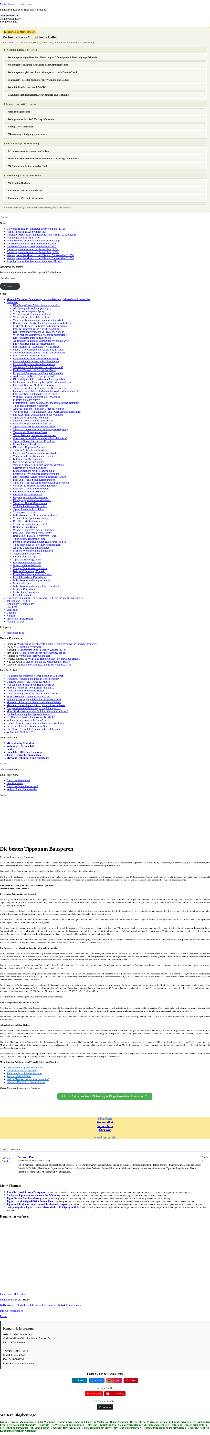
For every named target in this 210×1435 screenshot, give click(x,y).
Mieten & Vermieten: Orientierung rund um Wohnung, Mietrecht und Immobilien (48, 299)
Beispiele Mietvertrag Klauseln (29, 571)
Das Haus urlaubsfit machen (27, 521)
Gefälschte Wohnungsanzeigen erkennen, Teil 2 (31, 243)
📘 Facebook (97, 1380)
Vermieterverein (15, 783)
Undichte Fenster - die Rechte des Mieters (34, 370)
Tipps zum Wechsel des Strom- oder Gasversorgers (39, 388)
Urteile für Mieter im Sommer (28, 462)
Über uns (11, 612)
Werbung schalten (16, 621)
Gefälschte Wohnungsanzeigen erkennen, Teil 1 (31, 246)
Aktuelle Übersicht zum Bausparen (31, 547)
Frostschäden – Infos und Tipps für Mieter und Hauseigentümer (92, 1422)
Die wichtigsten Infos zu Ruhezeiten (32, 337)
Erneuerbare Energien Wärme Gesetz (32, 574)
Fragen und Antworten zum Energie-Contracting (38, 373)
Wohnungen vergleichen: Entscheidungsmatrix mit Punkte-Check (42, 72)
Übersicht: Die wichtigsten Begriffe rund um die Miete (81, 1427)
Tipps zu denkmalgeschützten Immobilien (34, 426)
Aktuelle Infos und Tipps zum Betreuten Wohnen (38, 408)
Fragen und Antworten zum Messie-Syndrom (36, 453)
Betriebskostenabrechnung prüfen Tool (28, 151)
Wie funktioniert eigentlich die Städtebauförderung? (33, 240)
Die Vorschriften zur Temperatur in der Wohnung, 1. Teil (36, 228)
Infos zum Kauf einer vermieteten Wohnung (36, 358)
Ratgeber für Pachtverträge (27, 562)
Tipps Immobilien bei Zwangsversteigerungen (37, 544)
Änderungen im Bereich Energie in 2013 (34, 376)
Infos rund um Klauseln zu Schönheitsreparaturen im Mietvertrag (149, 1427)
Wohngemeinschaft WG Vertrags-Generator (32, 119)
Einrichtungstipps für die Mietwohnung (33, 470)
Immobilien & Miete (10, 1299)
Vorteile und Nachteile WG (27, 553)
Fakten (10, 749)
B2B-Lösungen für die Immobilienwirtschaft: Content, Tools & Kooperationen (40, 1305)
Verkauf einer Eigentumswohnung (31, 518)
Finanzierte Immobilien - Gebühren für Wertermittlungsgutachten (46, 391)
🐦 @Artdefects (105, 1407)
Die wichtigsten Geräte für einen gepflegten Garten (39, 476)
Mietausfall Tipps (22, 583)
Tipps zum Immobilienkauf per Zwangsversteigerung (40, 429)
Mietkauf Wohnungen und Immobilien (33, 550)
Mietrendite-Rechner (19, 183)
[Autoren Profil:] (8, 1161)
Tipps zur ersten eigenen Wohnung (31, 417)
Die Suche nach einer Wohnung (29, 491)
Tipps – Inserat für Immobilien (24, 755)
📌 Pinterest (131, 1380)
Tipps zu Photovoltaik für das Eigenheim (34, 441)
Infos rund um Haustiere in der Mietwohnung (36, 361)
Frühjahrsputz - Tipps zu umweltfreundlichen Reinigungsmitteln (46, 402)
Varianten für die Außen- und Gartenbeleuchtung (38, 464)
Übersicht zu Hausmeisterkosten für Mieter (35, 485)
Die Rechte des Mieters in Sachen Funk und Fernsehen (160, 1422)
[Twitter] (206, 1161)
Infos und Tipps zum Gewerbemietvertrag (34, 364)
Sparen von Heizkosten (25, 512)
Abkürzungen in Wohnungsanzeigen (32, 308)
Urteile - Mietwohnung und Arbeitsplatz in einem (38, 349)
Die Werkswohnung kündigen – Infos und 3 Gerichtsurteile (83, 1425)
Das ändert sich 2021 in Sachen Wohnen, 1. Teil (41, 649)
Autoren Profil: (27, 1157)
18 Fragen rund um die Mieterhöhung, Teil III (42, 652)
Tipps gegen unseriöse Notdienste (30, 405)
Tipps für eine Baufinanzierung (29, 538)
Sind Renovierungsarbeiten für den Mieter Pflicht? (39, 352)
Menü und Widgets (10, 15)
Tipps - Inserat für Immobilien (28, 509)
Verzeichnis (13, 609)
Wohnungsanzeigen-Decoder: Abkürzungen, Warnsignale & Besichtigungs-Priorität (52, 57)
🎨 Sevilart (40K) (94, 1393)
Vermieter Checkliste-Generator (25, 190)
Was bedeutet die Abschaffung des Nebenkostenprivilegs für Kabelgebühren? (57, 644)
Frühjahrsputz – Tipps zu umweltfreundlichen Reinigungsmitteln (43, 1207)
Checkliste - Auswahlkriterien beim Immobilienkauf (40, 438)
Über (4, 1149)
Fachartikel (12, 302)
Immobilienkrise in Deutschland (29, 577)
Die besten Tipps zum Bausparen (30, 447)
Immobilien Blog (15, 632)
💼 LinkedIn (79, 1380)
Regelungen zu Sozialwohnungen (30, 497)
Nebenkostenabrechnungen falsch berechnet (36, 586)
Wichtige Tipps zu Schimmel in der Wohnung (36, 396)
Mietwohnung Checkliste (26, 444)
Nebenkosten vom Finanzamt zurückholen (35, 515)
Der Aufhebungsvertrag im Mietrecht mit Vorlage (38, 331)
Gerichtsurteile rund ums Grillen (29, 467)
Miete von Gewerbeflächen (27, 565)
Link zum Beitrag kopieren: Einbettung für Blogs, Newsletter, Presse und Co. (105, 1096)
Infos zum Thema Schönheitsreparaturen (34, 479)
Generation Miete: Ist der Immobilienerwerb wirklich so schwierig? (41, 234)
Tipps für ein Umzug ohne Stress (30, 432)
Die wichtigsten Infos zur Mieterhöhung (33, 343)
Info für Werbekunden (11, 1310)
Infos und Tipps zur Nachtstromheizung (33, 385)
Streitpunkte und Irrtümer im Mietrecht (33, 420)
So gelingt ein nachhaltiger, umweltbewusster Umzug (34, 261)
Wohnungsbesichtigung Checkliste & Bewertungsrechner (38, 64)
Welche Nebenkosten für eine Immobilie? (34, 530)
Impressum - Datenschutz (20, 618)
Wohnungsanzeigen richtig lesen (23, 237)
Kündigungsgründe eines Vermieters (32, 500)
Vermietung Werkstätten (29, 646)
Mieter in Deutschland (24, 589)
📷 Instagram (114, 1380)
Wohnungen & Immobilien (20, 603)
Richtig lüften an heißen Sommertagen (26, 231)
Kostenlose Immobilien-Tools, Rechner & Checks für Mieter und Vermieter (45, 598)
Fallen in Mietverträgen (25, 556)
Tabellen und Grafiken (18, 600)
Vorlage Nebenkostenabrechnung (30, 568)
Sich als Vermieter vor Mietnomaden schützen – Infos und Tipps (153, 1425)
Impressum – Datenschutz (13, 1294)
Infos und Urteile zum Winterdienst (31, 488)
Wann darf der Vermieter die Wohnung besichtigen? (40, 334)
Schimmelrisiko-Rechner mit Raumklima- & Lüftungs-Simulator (42, 158)
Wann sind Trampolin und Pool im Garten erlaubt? (39, 320)
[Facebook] (202, 1161)
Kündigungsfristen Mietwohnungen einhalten (36, 305)
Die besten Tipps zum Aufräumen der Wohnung (38, 414)
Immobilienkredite (22, 595)
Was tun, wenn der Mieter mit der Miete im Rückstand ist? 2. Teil (40, 255)
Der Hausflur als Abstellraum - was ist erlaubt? (37, 346)
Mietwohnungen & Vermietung (16, 4)
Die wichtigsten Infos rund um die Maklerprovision (39, 379)
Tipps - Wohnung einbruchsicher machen (34, 435)
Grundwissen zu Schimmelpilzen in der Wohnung (27, 1422)
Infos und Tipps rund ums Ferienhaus (32, 423)
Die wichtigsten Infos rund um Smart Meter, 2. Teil (33, 249)
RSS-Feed (12, 606)
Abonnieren (10, 286)
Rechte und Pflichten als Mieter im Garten (35, 535)
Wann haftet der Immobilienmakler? (31, 317)
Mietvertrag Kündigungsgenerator (26, 134)
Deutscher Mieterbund (18, 780)
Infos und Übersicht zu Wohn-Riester (32, 532)
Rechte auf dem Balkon (25, 527)
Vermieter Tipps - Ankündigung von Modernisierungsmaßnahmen (47, 411)
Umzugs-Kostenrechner (20, 126)
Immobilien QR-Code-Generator (25, 198)
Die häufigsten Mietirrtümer (27, 494)
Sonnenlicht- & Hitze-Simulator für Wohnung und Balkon (38, 80)
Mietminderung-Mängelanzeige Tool (27, 166)
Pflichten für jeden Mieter (26, 399)
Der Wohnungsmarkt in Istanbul (29, 355)
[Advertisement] (98, 819)
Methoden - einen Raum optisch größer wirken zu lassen (42, 382)
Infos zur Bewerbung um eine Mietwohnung (36, 329)
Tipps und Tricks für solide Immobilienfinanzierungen (41, 482)
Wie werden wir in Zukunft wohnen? (32, 314)
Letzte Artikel (16, 1149)
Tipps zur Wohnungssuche (27, 559)
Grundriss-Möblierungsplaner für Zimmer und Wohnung (38, 94)
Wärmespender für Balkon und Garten (33, 456)
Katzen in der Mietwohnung (27, 459)
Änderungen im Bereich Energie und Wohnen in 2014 (41, 340)
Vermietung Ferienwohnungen (35, 655)
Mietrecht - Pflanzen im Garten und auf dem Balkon (40, 326)
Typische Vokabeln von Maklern (30, 450)
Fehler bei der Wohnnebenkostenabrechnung (36, 473)
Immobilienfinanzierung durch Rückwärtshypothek (39, 541)
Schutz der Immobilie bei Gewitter (31, 524)
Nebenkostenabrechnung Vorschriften (32, 580)
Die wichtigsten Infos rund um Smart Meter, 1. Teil (33, 252)
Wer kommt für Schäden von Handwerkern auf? (38, 367)
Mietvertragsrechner (19, 111)
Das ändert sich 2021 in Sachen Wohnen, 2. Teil (46, 664)
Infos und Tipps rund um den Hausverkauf (35, 394)
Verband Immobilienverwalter (22, 789)
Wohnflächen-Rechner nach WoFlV (27, 87)
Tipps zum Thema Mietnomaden (30, 503)
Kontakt (11, 615)
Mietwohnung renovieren (26, 592)
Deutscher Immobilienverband (22, 786)
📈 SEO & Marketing (115, 1393)
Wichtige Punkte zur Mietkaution (30, 506)
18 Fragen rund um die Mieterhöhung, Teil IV (46, 661)
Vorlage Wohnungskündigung (28, 311)
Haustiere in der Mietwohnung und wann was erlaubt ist (42, 323)
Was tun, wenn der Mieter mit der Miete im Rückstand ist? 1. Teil (40, 258)
